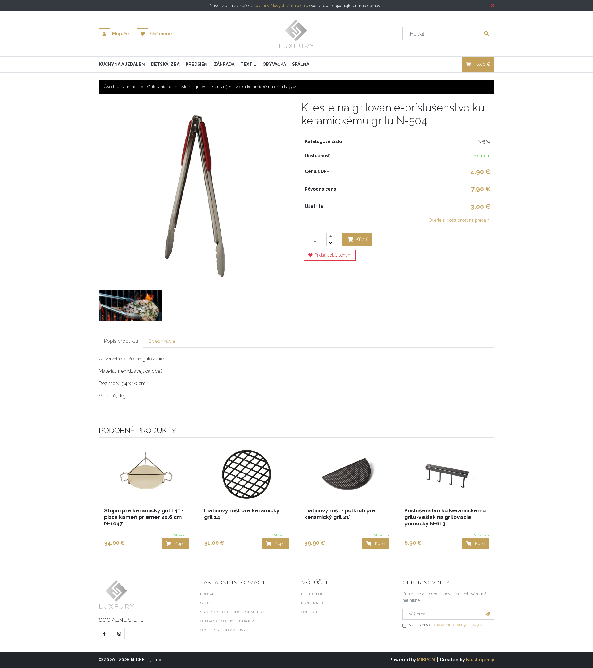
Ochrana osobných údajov (227, 621)
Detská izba (165, 64)
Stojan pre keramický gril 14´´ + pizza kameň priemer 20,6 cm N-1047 (144, 517)
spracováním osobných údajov (456, 625)
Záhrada (224, 64)
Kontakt (208, 594)
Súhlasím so (445, 625)
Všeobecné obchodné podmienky (232, 612)
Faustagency (480, 659)
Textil (248, 64)
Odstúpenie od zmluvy (223, 630)
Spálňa (300, 64)
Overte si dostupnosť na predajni (459, 220)
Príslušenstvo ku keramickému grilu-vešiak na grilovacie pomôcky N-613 (445, 517)
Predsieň (197, 64)
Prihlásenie (312, 594)
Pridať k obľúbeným (332, 255)
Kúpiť (361, 239)
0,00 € (483, 64)
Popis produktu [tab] (121, 341)
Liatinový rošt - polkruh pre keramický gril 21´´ (340, 513)
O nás (205, 603)
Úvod (109, 86)
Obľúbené (160, 33)
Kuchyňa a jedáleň (122, 64)
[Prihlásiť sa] (487, 614)
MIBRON (426, 659)
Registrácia (312, 603)
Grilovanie (156, 86)
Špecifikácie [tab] (162, 341)
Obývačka (274, 64)
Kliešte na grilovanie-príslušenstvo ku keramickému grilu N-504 (236, 86)
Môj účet (121, 33)
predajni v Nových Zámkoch (278, 5)
